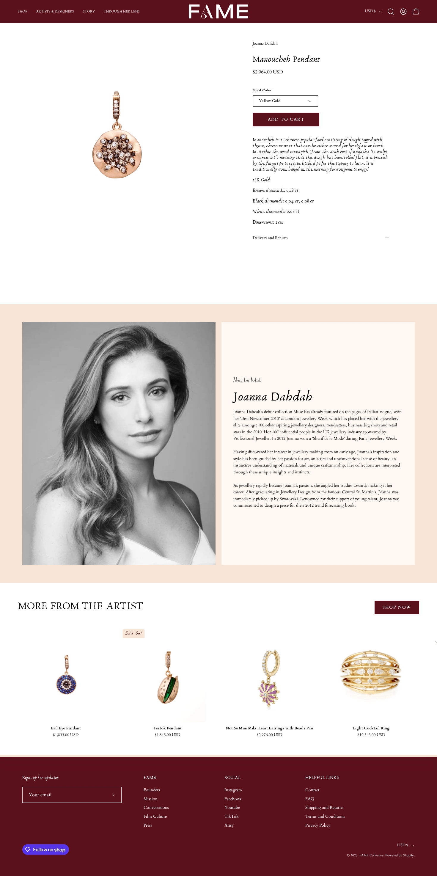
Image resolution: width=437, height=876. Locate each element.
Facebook (233, 798)
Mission (151, 798)
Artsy (229, 825)
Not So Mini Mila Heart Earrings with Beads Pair (269, 728)
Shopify (408, 855)
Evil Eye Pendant (66, 728)
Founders (152, 790)
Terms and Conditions (325, 816)
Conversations (156, 807)
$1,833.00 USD (66, 735)
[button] (391, 11)
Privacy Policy (317, 825)
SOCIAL (232, 778)
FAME (150, 778)
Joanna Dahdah (265, 43)
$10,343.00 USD (371, 735)
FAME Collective (371, 855)
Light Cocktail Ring (371, 728)
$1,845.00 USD (167, 735)
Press (148, 825)
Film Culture (155, 816)
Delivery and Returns (270, 238)
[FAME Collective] (218, 11)
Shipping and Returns (324, 807)
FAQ (309, 798)
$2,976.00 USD (269, 735)
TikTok (231, 816)
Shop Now (397, 607)
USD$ (370, 11)
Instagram (233, 790)
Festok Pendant (167, 728)
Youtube (232, 807)
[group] (218, 681)
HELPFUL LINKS (322, 778)
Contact (312, 790)
